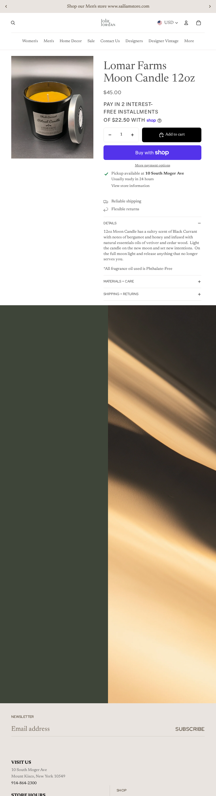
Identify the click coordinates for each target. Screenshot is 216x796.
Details (110, 223)
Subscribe (190, 729)
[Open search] (13, 23)
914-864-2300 (24, 783)
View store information (130, 186)
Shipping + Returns (121, 294)
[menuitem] (189, 41)
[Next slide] (210, 6)
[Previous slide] (6, 6)
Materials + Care (119, 281)
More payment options (152, 165)
